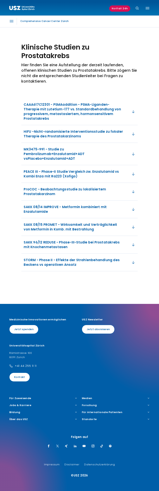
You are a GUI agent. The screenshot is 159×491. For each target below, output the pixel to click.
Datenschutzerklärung (99, 464)
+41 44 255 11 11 (26, 366)
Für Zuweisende (20, 398)
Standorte (89, 419)
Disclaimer (72, 464)
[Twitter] (57, 446)
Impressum (52, 464)
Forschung (89, 405)
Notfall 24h (120, 8)
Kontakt (19, 377)
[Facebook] (48, 446)
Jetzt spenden (24, 329)
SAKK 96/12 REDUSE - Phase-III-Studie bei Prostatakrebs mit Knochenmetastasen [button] (72, 244)
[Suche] (137, 8)
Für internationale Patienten (102, 412)
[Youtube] (84, 446)
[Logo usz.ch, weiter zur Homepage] (22, 8)
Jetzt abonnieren (98, 329)
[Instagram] (93, 446)
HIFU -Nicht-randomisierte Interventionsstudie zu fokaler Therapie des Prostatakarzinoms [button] (73, 134)
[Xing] (66, 446)
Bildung (14, 412)
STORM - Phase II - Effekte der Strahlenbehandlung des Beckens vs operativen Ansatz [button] (72, 262)
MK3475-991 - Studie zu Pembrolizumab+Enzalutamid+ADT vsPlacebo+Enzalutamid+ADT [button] (54, 154)
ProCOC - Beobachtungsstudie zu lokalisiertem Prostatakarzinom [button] (65, 191)
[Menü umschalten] (147, 8)
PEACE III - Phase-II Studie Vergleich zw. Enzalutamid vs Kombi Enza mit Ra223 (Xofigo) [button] (71, 174)
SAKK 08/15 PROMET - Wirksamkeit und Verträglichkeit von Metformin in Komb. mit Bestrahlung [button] (70, 227)
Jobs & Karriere (20, 405)
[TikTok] (101, 446)
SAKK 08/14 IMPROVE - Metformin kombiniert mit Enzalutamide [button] (65, 209)
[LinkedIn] (75, 446)
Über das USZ (18, 419)
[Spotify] (110, 446)
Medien (87, 398)
